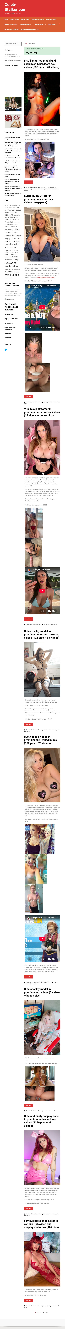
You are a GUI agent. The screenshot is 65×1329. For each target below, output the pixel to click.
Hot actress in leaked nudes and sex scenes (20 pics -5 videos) (12, 181)
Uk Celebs (8, 272)
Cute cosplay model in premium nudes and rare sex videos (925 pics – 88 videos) (41, 634)
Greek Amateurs (14, 219)
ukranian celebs (15, 272)
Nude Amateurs (39, 24)
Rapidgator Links (15, 252)
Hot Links (16, 229)
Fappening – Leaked (37, 19)
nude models (13, 244)
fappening (9, 215)
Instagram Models (25, 24)
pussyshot (7, 252)
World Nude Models (31, 187)
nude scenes (10, 247)
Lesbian (18, 236)
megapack (9, 238)
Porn (18, 250)
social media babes (52, 624)
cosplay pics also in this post (46, 277)
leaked (25, 984)
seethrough (14, 259)
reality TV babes (10, 254)
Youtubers (26, 626)
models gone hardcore (50, 189)
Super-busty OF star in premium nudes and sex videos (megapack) (38, 199)
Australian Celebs (10, 205)
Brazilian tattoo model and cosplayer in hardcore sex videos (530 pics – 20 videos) (41, 64)
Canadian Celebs (12, 207)
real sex (16, 254)
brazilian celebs (36, 189)
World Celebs (25, 19)
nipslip (17, 241)
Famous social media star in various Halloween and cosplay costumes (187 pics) (41, 1224)
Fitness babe (16, 215)
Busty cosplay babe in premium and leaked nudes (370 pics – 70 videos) (40, 740)
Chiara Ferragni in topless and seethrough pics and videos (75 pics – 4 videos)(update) (13, 144)
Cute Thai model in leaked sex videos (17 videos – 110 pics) (13, 157)
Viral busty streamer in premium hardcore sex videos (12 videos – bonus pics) (42, 412)
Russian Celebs (8, 257)
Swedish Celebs (17, 269)
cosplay (42, 189)
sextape (8, 263)
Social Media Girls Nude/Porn (30, 29)
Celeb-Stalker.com (15, 7)
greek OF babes (13, 226)
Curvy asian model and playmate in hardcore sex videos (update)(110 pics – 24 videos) (13, 168)
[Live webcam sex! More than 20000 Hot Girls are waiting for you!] (13, 121)
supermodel (9, 269)
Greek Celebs (14, 19)
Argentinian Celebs (48, 730)
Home (6, 19)
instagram (50, 1306)
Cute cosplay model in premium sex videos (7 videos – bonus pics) (42, 992)
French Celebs (9, 217)
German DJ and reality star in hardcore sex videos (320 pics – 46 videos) (13, 188)
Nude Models (52, 24)
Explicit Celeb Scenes (10, 24)
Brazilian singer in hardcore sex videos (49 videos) (13, 194)
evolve (22, 1322)
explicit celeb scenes (11, 212)
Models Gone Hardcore (11, 29)
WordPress (42, 1322)
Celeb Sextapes (51, 19)
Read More (28, 182)
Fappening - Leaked (31, 982)
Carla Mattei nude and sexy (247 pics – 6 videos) (12, 162)
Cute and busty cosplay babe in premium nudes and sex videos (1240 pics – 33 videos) (41, 1120)
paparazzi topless (11, 250)
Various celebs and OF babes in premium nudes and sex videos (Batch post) (13, 150)
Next (47, 1312)
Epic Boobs (50, 402)
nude (6, 244)
